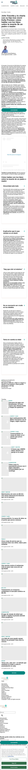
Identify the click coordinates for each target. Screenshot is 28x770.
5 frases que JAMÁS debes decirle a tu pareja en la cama (18, 450)
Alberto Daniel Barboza (10, 53)
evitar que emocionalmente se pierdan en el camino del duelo (13, 363)
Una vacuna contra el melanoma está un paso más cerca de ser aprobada (12, 567)
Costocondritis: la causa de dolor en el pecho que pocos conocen (17, 436)
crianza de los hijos (6, 388)
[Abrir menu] (2, 2)
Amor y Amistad (15, 447)
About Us (3, 692)
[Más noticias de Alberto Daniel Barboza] (4, 46)
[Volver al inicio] (3, 705)
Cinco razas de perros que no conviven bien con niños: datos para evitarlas (13, 542)
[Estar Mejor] (14, 2)
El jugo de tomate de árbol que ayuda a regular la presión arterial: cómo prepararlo (13, 615)
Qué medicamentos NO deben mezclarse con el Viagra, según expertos (18, 419)
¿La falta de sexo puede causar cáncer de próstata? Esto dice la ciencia (12, 640)
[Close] (26, 747)
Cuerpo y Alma (14, 5)
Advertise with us (5, 698)
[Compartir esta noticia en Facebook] (6, 56)
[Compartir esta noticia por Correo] (13, 56)
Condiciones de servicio (7, 115)
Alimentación (5, 5)
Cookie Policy (11, 756)
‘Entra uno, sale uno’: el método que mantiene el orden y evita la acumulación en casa (13, 664)
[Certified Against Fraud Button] (6, 700)
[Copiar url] (4, 60)
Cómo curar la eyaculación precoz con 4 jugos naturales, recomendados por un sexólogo (17, 468)
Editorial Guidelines (6, 696)
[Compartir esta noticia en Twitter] (10, 56)
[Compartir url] (3, 63)
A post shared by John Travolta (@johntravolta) (14, 169)
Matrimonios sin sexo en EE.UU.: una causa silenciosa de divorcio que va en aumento (12, 495)
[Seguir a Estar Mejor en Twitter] (5, 733)
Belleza (22, 5)
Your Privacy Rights (13, 759)
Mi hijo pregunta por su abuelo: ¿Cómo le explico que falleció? (13, 173)
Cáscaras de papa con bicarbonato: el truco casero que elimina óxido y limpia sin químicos (17, 405)
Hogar (10, 400)
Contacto (3, 694)
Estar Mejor (3, 12)
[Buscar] (2, 715)
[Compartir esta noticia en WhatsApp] (3, 56)
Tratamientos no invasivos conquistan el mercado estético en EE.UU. (13, 591)
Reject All (14, 763)
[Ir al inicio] (14, 679)
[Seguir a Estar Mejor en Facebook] (2, 733)
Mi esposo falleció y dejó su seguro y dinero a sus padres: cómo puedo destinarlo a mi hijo (13, 384)
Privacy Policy (5, 695)
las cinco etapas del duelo (13, 237)
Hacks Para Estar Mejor (7, 687)
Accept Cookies (14, 767)
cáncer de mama (20, 68)
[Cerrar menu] (1, 710)
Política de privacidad (10, 113)
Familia (8, 12)
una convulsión (16, 122)
